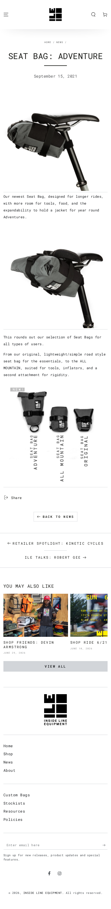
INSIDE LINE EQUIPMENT (42, 893)
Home (47, 42)
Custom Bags (16, 795)
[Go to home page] (55, 14)
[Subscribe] (105, 845)
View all (55, 666)
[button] (93, 14)
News (59, 42)
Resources (14, 811)
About (9, 770)
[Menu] (6, 14)
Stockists (14, 803)
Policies (13, 819)
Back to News (58, 516)
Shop (8, 754)
